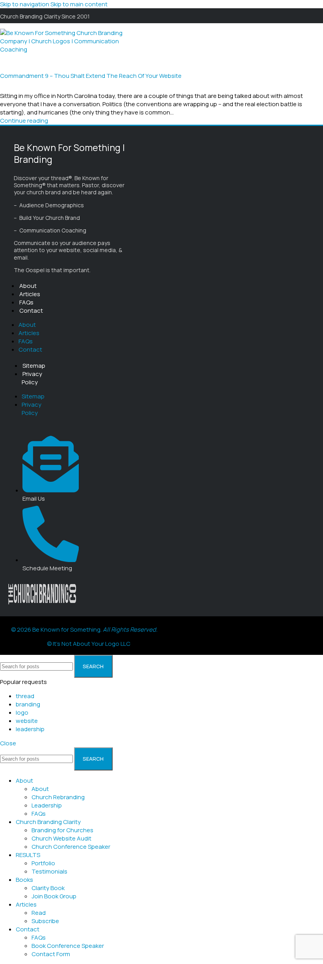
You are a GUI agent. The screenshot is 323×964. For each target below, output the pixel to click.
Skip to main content (79, 4)
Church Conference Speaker (71, 846)
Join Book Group (54, 896)
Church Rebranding (58, 797)
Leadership (47, 805)
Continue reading (24, 120)
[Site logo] (65, 49)
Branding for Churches (62, 830)
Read (39, 913)
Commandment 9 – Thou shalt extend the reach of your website (91, 76)
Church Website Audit (61, 838)
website (27, 721)
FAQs (26, 302)
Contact (31, 310)
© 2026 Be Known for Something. (84, 629)
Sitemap (33, 365)
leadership (30, 729)
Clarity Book (48, 888)
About (28, 286)
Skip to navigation (25, 4)
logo (22, 712)
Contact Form (51, 954)
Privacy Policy (32, 378)
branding (28, 704)
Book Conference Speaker (68, 946)
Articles (29, 294)
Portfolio (43, 863)
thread (25, 696)
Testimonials (49, 871)
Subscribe (45, 921)
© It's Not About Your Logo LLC (88, 644)
